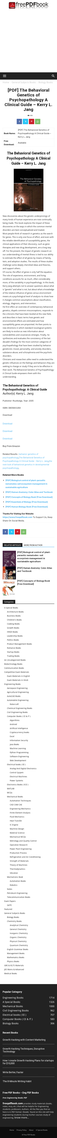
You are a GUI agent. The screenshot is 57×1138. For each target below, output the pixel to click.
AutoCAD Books (14, 696)
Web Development (18, 760)
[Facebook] (19, 121)
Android (13, 724)
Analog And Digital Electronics (23, 768)
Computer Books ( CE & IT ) (18, 716)
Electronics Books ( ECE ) (17, 784)
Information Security (19, 740)
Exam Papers (10, 901)
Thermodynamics (17, 869)
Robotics (13, 885)
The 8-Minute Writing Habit (17, 1081)
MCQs (9, 792)
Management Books (16, 953)
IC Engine (14, 824)
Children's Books (14, 619)
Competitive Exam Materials (16, 672)
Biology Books (45, 82)
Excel (12, 736)
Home (6, 82)
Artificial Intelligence (19, 728)
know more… (21, 1117)
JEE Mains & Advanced (14, 969)
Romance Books (14, 648)
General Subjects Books (24, 82)
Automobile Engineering (17, 700)
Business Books (14, 615)
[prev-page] (4, 594)
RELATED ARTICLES (12, 545)
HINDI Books (12, 632)
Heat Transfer (16, 820)
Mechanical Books (15, 796)
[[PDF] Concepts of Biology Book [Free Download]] (9, 587)
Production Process (18, 853)
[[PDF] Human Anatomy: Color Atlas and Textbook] (9, 575)
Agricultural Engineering (18, 692)
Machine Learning (18, 748)
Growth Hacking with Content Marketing (24, 1039)
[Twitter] (25, 121)
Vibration (14, 873)
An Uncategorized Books (15, 660)
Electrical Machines (18, 776)
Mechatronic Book (15, 877)
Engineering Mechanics (20, 808)
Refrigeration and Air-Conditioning (25, 857)
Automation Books (18, 881)
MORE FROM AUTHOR (33, 545)
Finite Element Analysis (20, 812)
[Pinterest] (31, 121)
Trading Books (13, 656)
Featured (8, 909)
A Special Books (11, 607)
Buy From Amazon (11, 446)
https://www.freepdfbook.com (17, 517)
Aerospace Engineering (17, 688)
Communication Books (14, 668)
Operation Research (19, 845)
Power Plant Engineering (21, 849)
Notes (9, 889)
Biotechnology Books (13, 664)
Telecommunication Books (18, 897)
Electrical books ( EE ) (16, 764)
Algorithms (14, 720)
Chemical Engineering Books (19, 708)
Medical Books (10, 973)
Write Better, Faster (13, 1072)
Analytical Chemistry (19, 925)
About (31, 1130)
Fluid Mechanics (17, 816)
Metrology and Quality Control (23, 841)
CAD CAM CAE (16, 804)
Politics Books (13, 640)
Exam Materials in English (18, 676)
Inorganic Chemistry (19, 933)
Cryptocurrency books (19, 732)
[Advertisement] (28, 42)
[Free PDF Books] (28, 6)
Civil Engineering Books (17, 712)
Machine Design (17, 828)
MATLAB (10, 788)
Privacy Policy (22, 1130)
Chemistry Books (14, 921)
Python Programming (19, 752)
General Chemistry (18, 929)
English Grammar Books (17, 949)
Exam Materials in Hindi (17, 680)
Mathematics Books (15, 957)
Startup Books (13, 652)
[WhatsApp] (37, 121)
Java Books (14, 744)
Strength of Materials (19, 861)
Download (7, 415)
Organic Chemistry (18, 937)
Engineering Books (12, 684)
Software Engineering (19, 756)
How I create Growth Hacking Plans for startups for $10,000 (28, 1062)
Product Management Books (19, 644)
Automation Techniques (20, 800)
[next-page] (8, 594)
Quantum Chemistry (19, 945)
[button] (4, 76)
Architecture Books (15, 611)
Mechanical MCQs (18, 837)
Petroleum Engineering (17, 893)
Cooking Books (13, 624)
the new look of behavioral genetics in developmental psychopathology (27, 464)
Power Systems (16, 780)
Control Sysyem (16, 772)
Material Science (17, 832)
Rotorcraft (14, 704)
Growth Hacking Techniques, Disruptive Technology (24, 1050)
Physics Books (13, 961)
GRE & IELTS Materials (14, 965)
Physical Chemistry (18, 941)
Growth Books (13, 628)
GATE (9, 905)
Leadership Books (15, 636)
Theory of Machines (18, 865)
